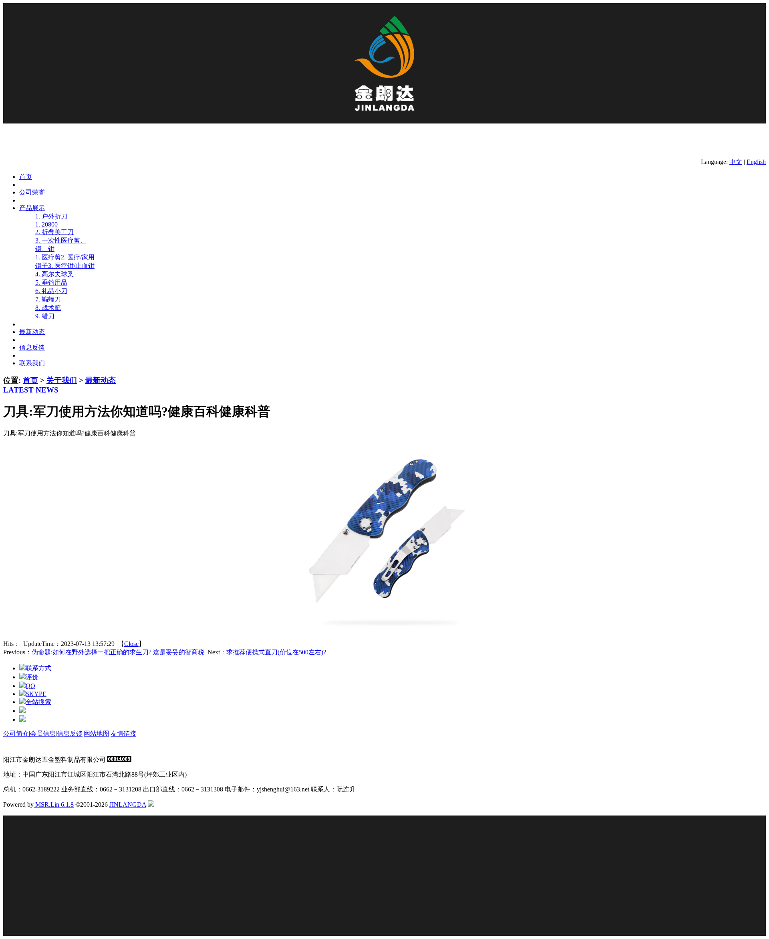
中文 (735, 161)
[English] (151, 804)
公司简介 (16, 733)
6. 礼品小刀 (51, 290)
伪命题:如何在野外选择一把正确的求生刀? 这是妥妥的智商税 (118, 652)
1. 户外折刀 (51, 216)
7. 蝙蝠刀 (48, 299)
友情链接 (123, 733)
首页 (30, 380)
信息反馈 (70, 733)
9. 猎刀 (44, 316)
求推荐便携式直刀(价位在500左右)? (276, 652)
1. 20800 (46, 224)
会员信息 (43, 733)
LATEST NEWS (30, 390)
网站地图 (96, 733)
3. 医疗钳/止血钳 (71, 265)
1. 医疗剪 (48, 257)
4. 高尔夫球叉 (54, 274)
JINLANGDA (127, 804)
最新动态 (100, 380)
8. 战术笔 (48, 307)
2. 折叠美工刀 (54, 232)
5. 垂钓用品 (51, 282)
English (756, 161)
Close (131, 643)
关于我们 (61, 380)
